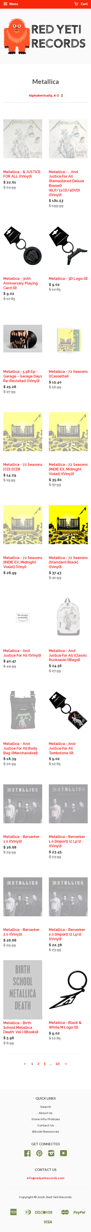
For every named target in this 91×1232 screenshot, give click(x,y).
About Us (45, 1113)
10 (58, 1064)
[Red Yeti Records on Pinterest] (39, 1155)
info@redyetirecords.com (45, 1178)
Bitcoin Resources (45, 1131)
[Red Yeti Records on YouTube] (63, 1155)
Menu (13, 4)
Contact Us (45, 1125)
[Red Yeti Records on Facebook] (27, 1155)
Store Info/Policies (45, 1119)
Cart (84, 4)
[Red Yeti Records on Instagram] (51, 1155)
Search (45, 1106)
